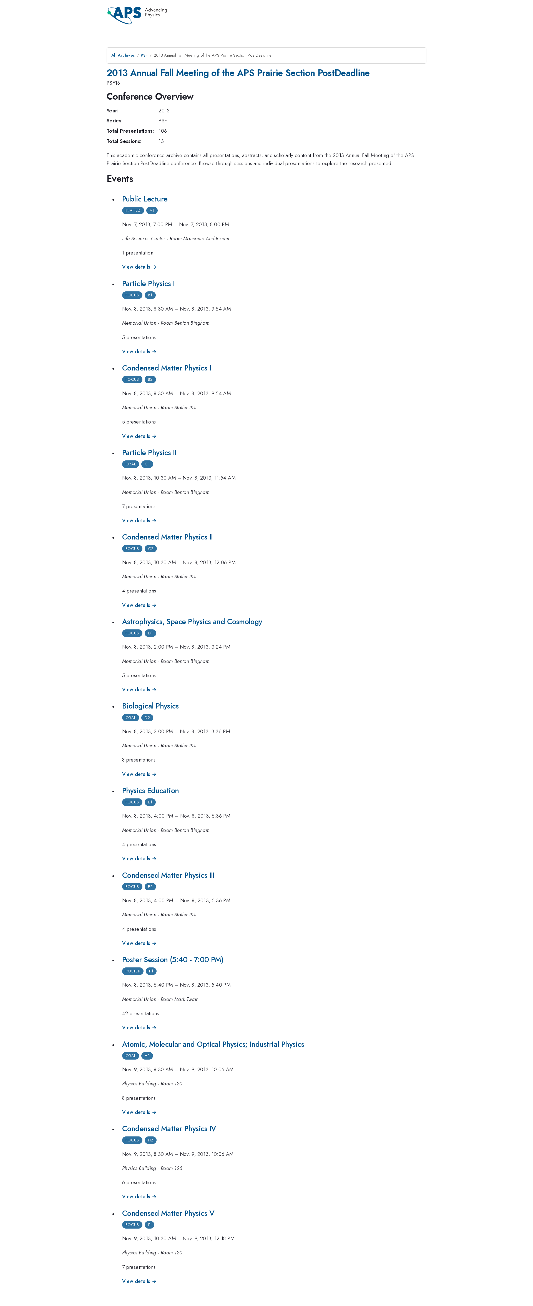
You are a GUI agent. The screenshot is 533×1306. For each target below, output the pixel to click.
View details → (139, 267)
